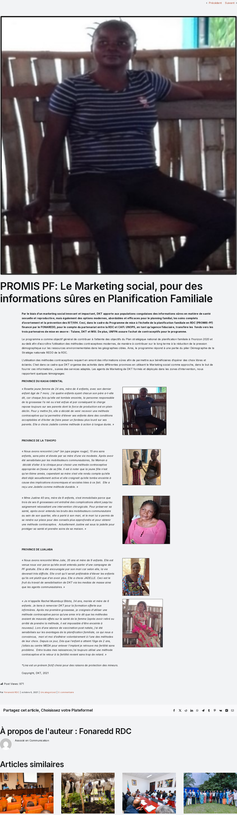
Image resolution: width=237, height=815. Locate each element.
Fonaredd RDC (11, 692)
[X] (180, 710)
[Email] (232, 710)
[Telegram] (203, 710)
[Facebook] (174, 710)
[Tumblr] (209, 710)
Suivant (229, 3)
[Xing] (226, 710)
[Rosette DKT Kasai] (118, 145)
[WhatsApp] (197, 710)
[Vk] (220, 710)
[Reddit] (186, 710)
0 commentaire (66, 692)
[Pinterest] (214, 710)
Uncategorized (48, 692)
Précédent (215, 3)
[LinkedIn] (191, 710)
